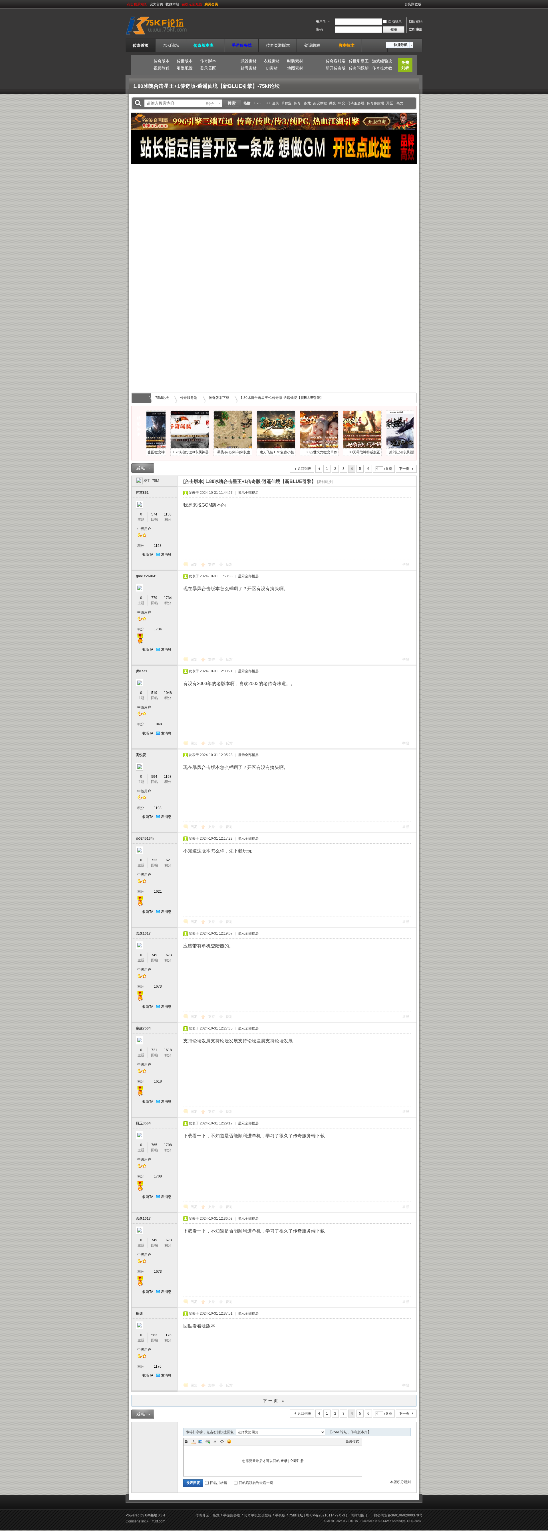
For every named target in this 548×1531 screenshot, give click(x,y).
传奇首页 (141, 45)
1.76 (257, 103)
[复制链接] (325, 482)
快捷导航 (401, 45)
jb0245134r (145, 838)
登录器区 (208, 68)
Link (208, 1441)
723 (154, 860)
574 (154, 514)
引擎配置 (185, 68)
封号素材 (249, 68)
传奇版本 (162, 61)
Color (193, 1441)
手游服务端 (242, 45)
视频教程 (162, 68)
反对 (229, 564)
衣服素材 (272, 61)
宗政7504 (143, 1028)
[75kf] (139, 481)
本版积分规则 (400, 1482)
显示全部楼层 (248, 493)
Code (222, 1441)
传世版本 (185, 61)
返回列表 (304, 469)
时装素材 (295, 61)
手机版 (280, 1515)
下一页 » (274, 1400)
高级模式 (352, 1441)
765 (154, 1145)
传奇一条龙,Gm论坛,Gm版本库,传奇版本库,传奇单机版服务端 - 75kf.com (142, 398)
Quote (215, 1441)
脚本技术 (346, 45)
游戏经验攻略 (382, 62)
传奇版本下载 (219, 398)
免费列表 (405, 65)
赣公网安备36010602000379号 (398, 1515)
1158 (168, 514)
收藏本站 (172, 4)
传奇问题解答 (359, 69)
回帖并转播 (218, 1483)
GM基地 (151, 1515)
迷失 (275, 103)
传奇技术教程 (382, 69)
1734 (168, 598)
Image (201, 1441)
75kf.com (158, 1521)
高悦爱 (141, 755)
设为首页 (156, 4)
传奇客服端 (336, 61)
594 (154, 777)
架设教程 (314, 45)
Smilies (229, 1441)
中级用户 (144, 529)
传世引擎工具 (359, 62)
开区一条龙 (394, 103)
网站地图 (357, 1515)
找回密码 (415, 21)
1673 (168, 955)
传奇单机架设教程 (257, 1515)
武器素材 (249, 61)
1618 (168, 1050)
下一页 (404, 469)
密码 (319, 29)
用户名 (321, 21)
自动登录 (395, 21)
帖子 (210, 103)
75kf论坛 (171, 45)
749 (154, 955)
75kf (155, 481)
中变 (341, 103)
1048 (168, 693)
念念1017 (143, 933)
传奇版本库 (205, 45)
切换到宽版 (412, 4)
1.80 (266, 103)
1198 (168, 777)
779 (154, 598)
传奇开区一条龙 (207, 1515)
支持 (212, 564)
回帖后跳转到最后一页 (256, 1483)
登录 (284, 1461)
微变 (332, 103)
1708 (168, 1145)
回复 (193, 564)
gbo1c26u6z (146, 576)
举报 (405, 564)
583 (154, 1335)
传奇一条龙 (302, 103)
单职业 (286, 103)
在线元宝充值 (192, 4)
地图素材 (295, 68)
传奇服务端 (355, 103)
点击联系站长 (137, 4)
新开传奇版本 (336, 69)
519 (154, 693)
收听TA (147, 555)
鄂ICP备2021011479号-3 (325, 1515)
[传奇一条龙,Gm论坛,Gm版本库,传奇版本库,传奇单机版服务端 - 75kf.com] (163, 35)
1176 (168, 1335)
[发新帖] (142, 468)
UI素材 (272, 68)
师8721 (141, 671)
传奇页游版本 (278, 45)
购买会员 (211, 4)
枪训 (139, 1313)
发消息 (166, 555)
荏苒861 (142, 493)
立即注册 (415, 29)
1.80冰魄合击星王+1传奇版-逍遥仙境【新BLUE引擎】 (282, 398)
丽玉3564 (143, 1123)
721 (154, 1050)
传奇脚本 (208, 61)
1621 (168, 860)
